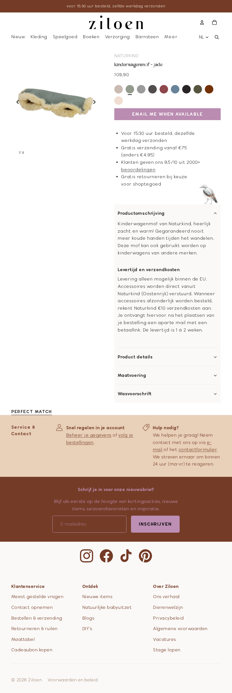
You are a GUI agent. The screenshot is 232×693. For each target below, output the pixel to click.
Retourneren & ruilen (34, 628)
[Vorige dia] (16, 103)
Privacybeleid (168, 618)
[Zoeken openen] (216, 37)
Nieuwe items (97, 596)
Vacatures (164, 639)
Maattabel (23, 639)
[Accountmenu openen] (202, 22)
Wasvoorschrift (135, 394)
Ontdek (90, 586)
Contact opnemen (32, 607)
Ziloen (35, 680)
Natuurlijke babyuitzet (107, 607)
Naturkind (126, 55)
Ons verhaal (166, 596)
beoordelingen (138, 169)
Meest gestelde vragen (37, 596)
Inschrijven (155, 524)
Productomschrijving (141, 213)
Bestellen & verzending (36, 618)
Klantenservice (28, 586)
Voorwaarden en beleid (73, 680)
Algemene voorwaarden (180, 628)
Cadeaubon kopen (31, 649)
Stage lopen (166, 649)
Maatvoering (132, 375)
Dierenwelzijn (168, 607)
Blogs (88, 618)
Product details (135, 357)
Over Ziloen (166, 586)
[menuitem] (171, 37)
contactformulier (198, 449)
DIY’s (87, 628)
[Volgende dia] (96, 103)
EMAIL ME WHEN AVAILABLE (167, 114)
